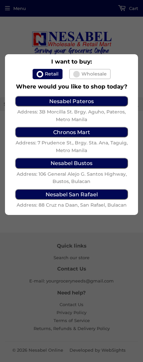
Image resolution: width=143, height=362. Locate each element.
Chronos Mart (71, 132)
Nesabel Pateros (71, 101)
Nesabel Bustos (71, 163)
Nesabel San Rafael (72, 194)
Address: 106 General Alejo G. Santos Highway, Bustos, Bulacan (72, 177)
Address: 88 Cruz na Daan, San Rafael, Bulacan (72, 205)
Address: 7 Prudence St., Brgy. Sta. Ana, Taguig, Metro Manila (72, 146)
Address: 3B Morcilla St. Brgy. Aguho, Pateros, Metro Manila (71, 115)
